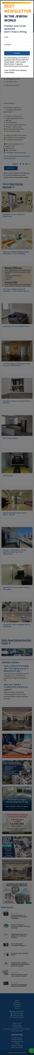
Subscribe (17, 53)
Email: (6, 37)
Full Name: (7, 45)
